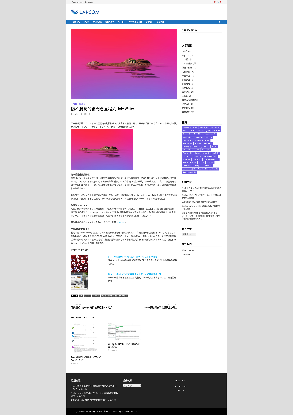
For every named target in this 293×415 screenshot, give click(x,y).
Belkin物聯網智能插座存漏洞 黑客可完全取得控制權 (132, 257)
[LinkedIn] (218, 1)
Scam (186, 159)
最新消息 (160, 22)
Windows (214, 169)
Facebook (187, 143)
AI (195, 128)
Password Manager (202, 153)
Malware (206, 150)
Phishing (187, 156)
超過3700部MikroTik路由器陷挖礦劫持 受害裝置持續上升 (134, 274)
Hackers (187, 147)
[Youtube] (215, 1)
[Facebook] (212, 1)
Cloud (196, 134)
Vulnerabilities (107, 296)
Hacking (87, 296)
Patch (216, 153)
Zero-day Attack (121, 296)
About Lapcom (77, 2)
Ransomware (210, 156)
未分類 (185, 96)
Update (208, 166)
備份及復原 (109, 22)
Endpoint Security (202, 140)
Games (198, 143)
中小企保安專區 (135, 22)
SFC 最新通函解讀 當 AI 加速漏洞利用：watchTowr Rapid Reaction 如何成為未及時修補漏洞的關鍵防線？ (201, 216)
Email (208, 137)
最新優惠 (186, 87)
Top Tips (122, 22)
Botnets (216, 131)
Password (188, 153)
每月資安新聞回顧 (190, 100)
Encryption (188, 140)
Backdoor (195, 131)
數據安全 (186, 79)
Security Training (189, 162)
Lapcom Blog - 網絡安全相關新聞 (98, 411)
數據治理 (186, 83)
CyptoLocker (188, 137)
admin (77, 114)
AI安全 (86, 22)
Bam (135, 411)
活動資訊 (149, 22)
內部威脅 (186, 71)
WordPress (125, 411)
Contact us (89, 2)
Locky (196, 150)
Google (208, 143)
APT (81, 296)
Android (204, 128)
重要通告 (186, 112)
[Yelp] (221, 1)
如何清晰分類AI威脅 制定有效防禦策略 (199, 202)
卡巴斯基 (74, 104)
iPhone (186, 150)
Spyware (96, 296)
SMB (201, 162)
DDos (199, 137)
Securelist (120, 222)
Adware (187, 128)
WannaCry (202, 169)
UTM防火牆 (97, 22)
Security (197, 159)
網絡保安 (76, 22)
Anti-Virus (215, 128)
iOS (206, 147)
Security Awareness (211, 159)
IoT (214, 147)
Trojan (198, 166)
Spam (210, 162)
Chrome (187, 134)
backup (206, 131)
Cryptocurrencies (209, 134)
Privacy (198, 156)
